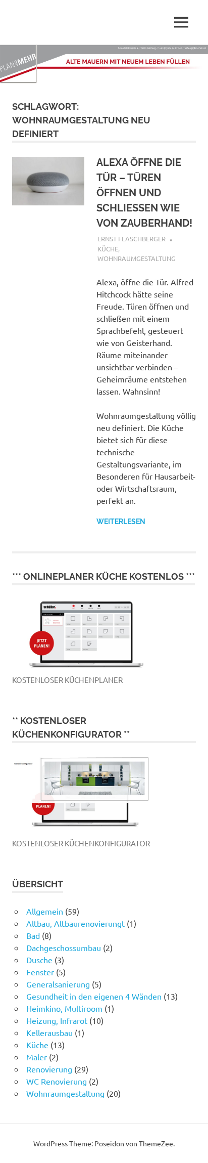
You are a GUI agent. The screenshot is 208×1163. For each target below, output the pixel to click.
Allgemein (44, 911)
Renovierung (49, 1069)
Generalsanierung (58, 984)
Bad (33, 935)
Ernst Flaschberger (131, 238)
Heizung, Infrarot (56, 1020)
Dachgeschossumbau (63, 947)
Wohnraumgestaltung (136, 258)
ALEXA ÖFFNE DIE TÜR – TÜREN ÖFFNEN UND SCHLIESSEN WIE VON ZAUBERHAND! (144, 192)
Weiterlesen (120, 522)
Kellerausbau (49, 1032)
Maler (36, 1057)
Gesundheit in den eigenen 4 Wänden (94, 996)
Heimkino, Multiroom (64, 1008)
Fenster (40, 972)
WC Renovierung (56, 1081)
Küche (107, 248)
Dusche (39, 960)
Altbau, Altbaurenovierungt (75, 923)
